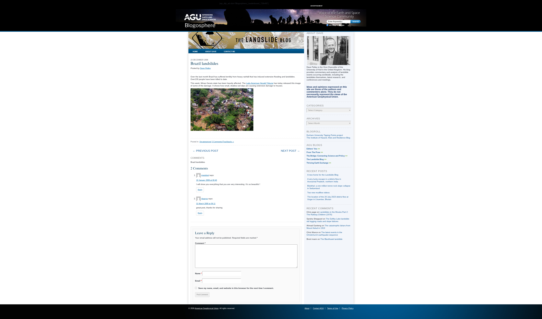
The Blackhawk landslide (331, 239)
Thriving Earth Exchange (319, 163)
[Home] (199, 20)
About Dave (210, 52)
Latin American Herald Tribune (259, 83)
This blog (332, 25)
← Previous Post (205, 150)
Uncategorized (205, 142)
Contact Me (229, 52)
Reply (200, 190)
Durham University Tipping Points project (325, 135)
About (307, 308)
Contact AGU (318, 308)
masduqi (205, 175)
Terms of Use (332, 308)
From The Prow (315, 152)
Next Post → (290, 150)
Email (198, 281)
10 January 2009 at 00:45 (206, 180)
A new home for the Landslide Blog (322, 175)
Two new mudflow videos (318, 192)
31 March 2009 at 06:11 (205, 204)
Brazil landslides (204, 63)
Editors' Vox (313, 149)
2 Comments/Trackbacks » (223, 142)
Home (195, 52)
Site (342, 25)
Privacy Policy (348, 308)
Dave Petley (205, 68)
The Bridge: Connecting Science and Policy (327, 156)
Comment (200, 243)
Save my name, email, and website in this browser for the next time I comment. (236, 288)
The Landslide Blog (316, 159)
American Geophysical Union (206, 308)
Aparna (204, 198)
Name (198, 273)
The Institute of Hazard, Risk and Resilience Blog (328, 138)
